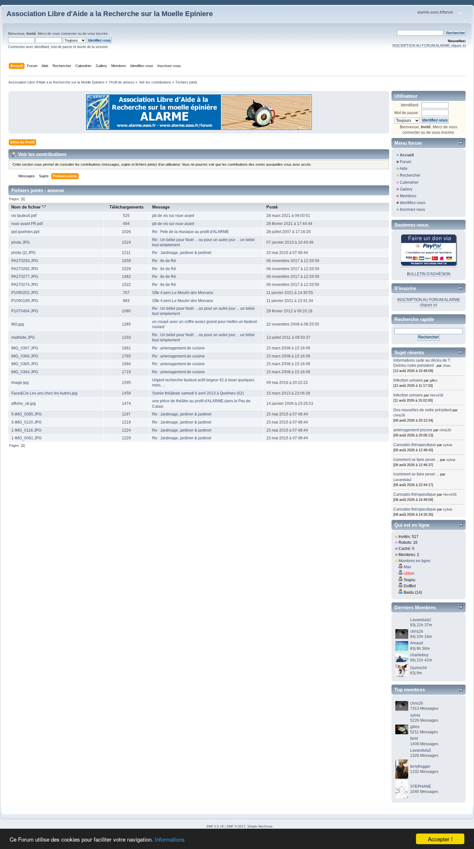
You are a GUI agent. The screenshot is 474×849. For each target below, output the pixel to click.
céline (409, 573)
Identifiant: (410, 105)
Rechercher (410, 175)
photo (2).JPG (23, 252)
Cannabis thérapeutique (414, 445)
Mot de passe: (406, 113)
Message (161, 207)
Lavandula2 (402, 480)
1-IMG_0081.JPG (26, 438)
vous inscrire (97, 33)
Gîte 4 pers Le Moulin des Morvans (182, 292)
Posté (272, 207)
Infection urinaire (408, 380)
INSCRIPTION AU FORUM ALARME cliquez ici (429, 45)
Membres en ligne (414, 561)
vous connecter (64, 33)
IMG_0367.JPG (24, 348)
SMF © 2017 (236, 826)
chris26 (399, 415)
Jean (446, 365)
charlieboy (419, 655)
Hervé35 (436, 395)
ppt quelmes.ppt (25, 231)
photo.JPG (20, 242)
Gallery (406, 189)
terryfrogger (420, 766)
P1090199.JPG (24, 300)
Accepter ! (440, 839)
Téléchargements (126, 207)
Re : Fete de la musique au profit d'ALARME (190, 231)
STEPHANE (420, 786)
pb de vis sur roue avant (173, 215)
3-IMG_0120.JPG (26, 422)
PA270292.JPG (24, 269)
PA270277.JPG (24, 276)
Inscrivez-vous (412, 209)
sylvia (447, 445)
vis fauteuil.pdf (23, 215)
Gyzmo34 (418, 668)
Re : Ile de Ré (164, 261)
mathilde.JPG (23, 337)
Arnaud (416, 643)
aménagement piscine (412, 430)
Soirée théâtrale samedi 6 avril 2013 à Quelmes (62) (198, 393)
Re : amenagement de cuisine (178, 348)
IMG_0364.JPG (24, 372)
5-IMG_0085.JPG (26, 414)
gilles (434, 380)
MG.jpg (17, 324)
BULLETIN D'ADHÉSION (428, 274)
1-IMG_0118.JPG (26, 430)
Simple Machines (259, 826)
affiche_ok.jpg (23, 403)
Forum (405, 162)
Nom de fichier (26, 207)
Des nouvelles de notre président (422, 410)
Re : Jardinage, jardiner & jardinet (181, 252)
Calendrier (409, 182)
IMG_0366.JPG (24, 356)
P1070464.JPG (24, 311)
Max (407, 567)
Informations (170, 839)
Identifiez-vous (412, 202)
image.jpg (20, 382)
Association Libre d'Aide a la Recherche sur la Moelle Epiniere (109, 14)
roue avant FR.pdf (27, 223)
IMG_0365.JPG (24, 364)
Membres (408, 196)
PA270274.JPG (24, 284)
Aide (404, 168)
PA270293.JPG (24, 261)
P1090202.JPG (24, 292)
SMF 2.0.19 (215, 826)
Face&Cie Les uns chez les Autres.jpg (44, 393)
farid (414, 738)
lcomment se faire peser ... (416, 459)
